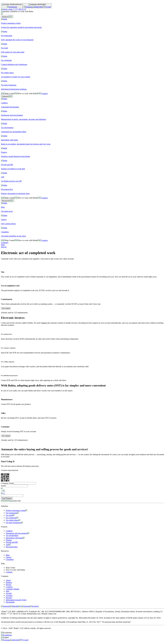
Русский (48, 7)
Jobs (7, 591)
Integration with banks (14, 538)
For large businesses (13, 523)
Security (9, 598)
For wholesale (11, 518)
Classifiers (10, 559)
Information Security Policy (16, 600)
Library (8, 557)
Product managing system (15, 510)
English (40, 7)
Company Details (12, 589)
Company (4, 243)
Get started (6, 308)
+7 (4, 493)
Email (3, 486)
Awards (9, 593)
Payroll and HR (12, 542)
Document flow (12, 547)
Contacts (44, 93)
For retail (9, 515)
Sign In (4, 247)
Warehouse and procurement (17, 533)
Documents (10, 602)
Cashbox (9, 531)
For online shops (12, 520)
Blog (8, 555)
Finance (9, 540)
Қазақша (29, 7)
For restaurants (11, 513)
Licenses (9, 595)
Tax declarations (12, 535)
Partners (9, 582)
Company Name (7, 483)
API (7, 545)
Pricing (8, 585)
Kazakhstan (13, 7)
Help (3, 245)
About (8, 580)
